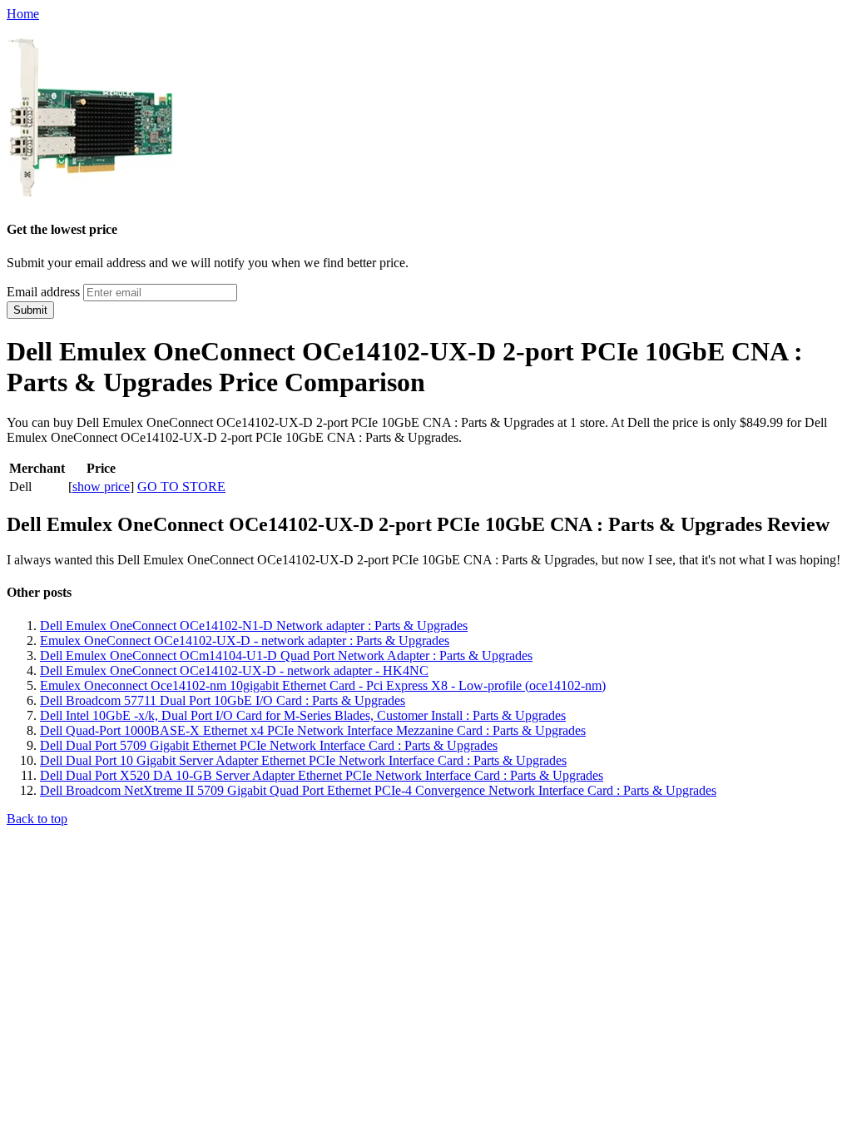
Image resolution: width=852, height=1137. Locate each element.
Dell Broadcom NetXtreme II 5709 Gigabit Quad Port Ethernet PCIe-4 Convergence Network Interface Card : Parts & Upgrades (378, 790)
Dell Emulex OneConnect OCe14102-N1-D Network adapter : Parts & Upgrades (254, 625)
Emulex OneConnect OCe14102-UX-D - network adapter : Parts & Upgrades (244, 640)
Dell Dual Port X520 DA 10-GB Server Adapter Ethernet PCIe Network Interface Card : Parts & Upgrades (321, 775)
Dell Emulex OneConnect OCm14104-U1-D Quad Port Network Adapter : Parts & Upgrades (286, 655)
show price (101, 486)
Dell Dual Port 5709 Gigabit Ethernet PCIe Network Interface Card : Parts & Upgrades (269, 745)
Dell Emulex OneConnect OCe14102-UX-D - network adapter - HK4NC (234, 670)
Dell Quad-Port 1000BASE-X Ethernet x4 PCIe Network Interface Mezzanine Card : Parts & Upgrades (313, 730)
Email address (43, 292)
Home (23, 14)
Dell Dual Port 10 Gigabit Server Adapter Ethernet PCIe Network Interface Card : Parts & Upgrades (303, 760)
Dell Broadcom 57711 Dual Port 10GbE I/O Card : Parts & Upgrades (222, 700)
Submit (30, 310)
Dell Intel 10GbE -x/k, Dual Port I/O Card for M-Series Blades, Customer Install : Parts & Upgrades (303, 715)
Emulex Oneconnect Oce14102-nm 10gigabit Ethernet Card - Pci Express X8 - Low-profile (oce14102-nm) (323, 685)
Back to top (37, 819)
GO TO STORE (181, 486)
